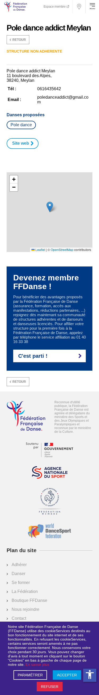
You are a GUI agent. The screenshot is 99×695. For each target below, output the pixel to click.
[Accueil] (26, 416)
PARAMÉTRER (30, 675)
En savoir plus (37, 664)
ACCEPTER (67, 675)
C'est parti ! (33, 356)
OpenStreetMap (62, 250)
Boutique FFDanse (29, 600)
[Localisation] (79, 6)
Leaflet (40, 250)
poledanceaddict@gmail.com (62, 99)
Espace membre (55, 6)
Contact (19, 618)
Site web (20, 143)
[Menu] (92, 6)
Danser (18, 573)
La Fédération (25, 591)
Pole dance (21, 125)
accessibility (89, 674)
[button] (49, 207)
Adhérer (19, 564)
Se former (21, 582)
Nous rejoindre (25, 609)
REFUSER (49, 686)
